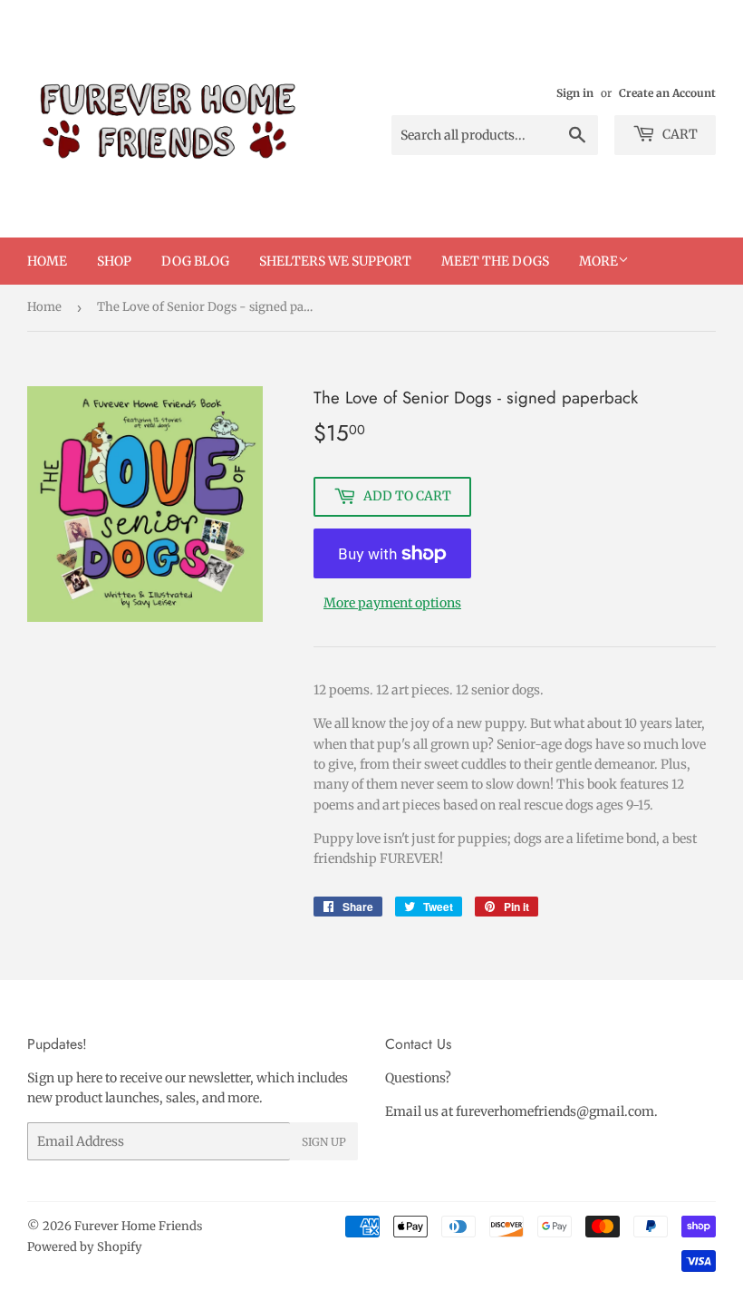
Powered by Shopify (84, 1247)
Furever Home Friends (138, 1226)
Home (47, 261)
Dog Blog (195, 261)
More (598, 261)
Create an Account (667, 93)
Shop (114, 261)
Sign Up (324, 1142)
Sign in (574, 93)
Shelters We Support (335, 261)
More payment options (392, 603)
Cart (679, 134)
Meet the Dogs (495, 261)
